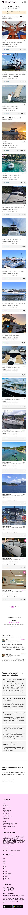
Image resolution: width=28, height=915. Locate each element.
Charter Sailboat (6, 871)
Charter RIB (5, 876)
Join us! (4, 821)
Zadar (4, 868)
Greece (4, 861)
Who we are (5, 805)
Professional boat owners (8, 811)
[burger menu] (22, 2)
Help (4, 803)
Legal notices (6, 818)
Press (4, 808)
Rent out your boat (7, 810)
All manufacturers (7, 879)
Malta (4, 858)
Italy (4, 863)
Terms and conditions (7, 816)
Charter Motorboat (7, 873)
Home (3, 8)
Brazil (11, 8)
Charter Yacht (6, 878)
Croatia (4, 860)
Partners (4, 820)
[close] (24, 12)
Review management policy (9, 826)
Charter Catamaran (7, 875)
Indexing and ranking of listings (10, 823)
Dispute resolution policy (8, 824)
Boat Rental (7, 8)
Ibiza (4, 864)
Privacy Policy (6, 813)
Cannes (4, 866)
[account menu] (25, 2)
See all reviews (14, 626)
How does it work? (7, 807)
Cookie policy (6, 815)
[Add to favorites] (25, 86)
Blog (4, 828)
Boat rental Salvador (8, 781)
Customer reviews (7, 846)
